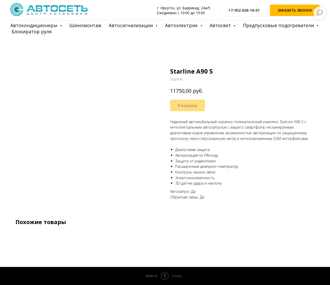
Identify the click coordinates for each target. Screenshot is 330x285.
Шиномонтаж (85, 25)
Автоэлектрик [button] (182, 25)
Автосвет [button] (221, 25)
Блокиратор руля (32, 31)
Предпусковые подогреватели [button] (279, 25)
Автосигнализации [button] (131, 25)
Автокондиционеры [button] (34, 25)
